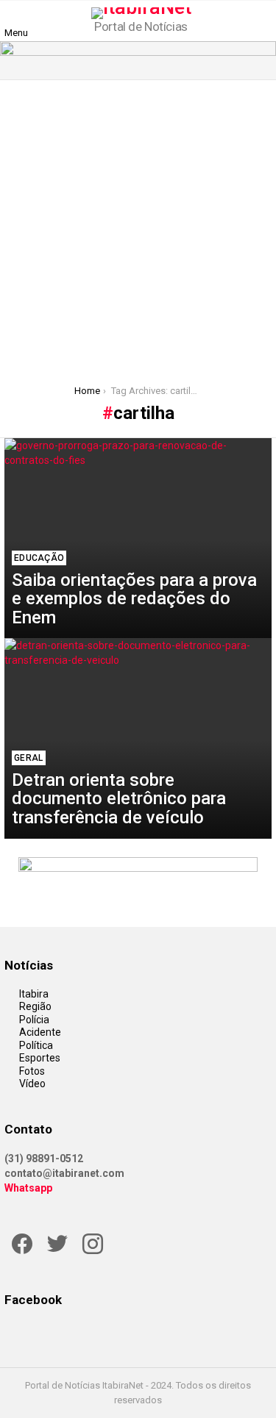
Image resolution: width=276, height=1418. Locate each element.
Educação (39, 558)
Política (36, 1045)
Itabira (34, 994)
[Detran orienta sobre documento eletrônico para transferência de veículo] (138, 738)
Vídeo (32, 1083)
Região (35, 1006)
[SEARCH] (263, 20)
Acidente (40, 1032)
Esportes (39, 1058)
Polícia (34, 1019)
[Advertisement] (138, 225)
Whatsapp (28, 1188)
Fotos (32, 1071)
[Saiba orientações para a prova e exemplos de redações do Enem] (138, 538)
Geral (28, 758)
